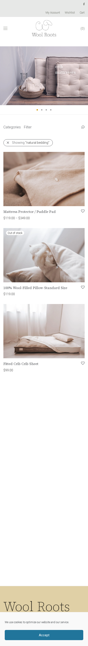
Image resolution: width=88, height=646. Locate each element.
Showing (30, 142)
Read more (9, 294)
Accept (44, 635)
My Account (53, 12)
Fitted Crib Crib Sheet (20, 364)
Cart (82, 12)
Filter (28, 127)
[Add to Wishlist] (82, 211)
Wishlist (70, 12)
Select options (11, 218)
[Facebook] (84, 4)
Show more (32, 218)
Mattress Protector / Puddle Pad (29, 212)
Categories (12, 127)
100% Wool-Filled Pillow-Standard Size (35, 288)
